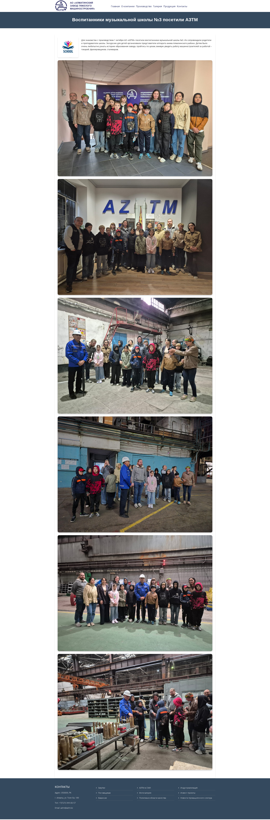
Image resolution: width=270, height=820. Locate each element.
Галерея (157, 6)
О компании (128, 6)
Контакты (182, 6)
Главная (115, 6)
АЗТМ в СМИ (145, 787)
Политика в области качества (152, 798)
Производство (144, 6)
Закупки (101, 787)
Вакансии (102, 798)
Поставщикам (104, 792)
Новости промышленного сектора (196, 798)
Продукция (169, 6)
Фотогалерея (145, 792)
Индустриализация (188, 787)
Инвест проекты (187, 792)
